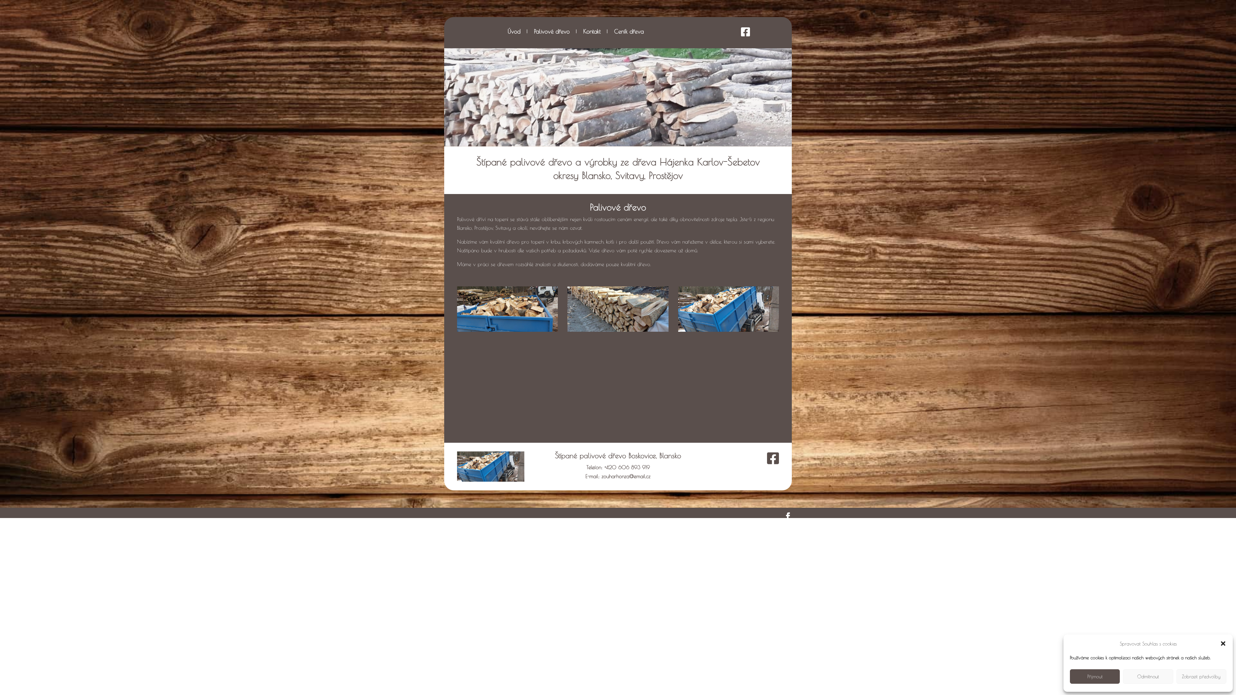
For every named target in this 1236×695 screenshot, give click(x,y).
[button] (1223, 643)
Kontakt (592, 32)
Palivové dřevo (552, 32)
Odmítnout (1148, 676)
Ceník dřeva (629, 32)
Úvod (514, 32)
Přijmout (1095, 676)
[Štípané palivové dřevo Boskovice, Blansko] (507, 330)
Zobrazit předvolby (1201, 676)
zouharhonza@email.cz (626, 476)
